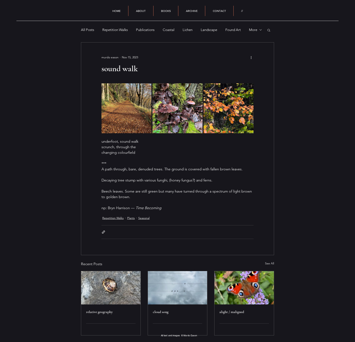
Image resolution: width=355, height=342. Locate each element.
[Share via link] (103, 232)
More (253, 30)
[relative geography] (111, 287)
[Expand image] (126, 108)
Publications (145, 30)
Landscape (209, 30)
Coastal (168, 30)
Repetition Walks (115, 30)
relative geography (99, 312)
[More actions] (251, 57)
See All (269, 263)
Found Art (233, 30)
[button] (269, 30)
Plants (131, 218)
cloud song (160, 312)
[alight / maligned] (244, 287)
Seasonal (144, 218)
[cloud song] (177, 287)
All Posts (87, 30)
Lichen (187, 30)
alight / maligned (231, 312)
